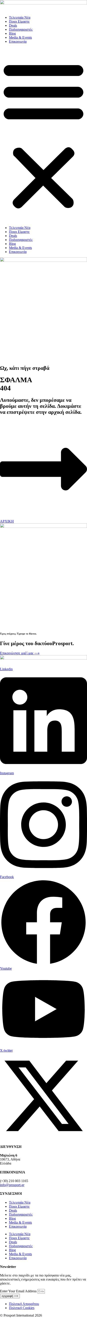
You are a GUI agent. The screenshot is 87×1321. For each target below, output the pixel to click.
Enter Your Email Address (18, 1291)
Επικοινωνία (18, 41)
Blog (12, 33)
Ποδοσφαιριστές (21, 29)
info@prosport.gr (12, 1185)
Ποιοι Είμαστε (19, 21)
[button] (43, 134)
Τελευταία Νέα (19, 17)
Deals (13, 25)
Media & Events (20, 37)
